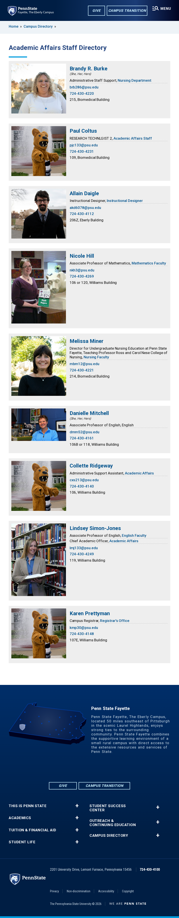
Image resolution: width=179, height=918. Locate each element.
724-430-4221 (82, 370)
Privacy (54, 891)
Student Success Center (108, 808)
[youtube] (95, 769)
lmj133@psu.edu (84, 548)
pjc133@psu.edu (84, 145)
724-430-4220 (82, 93)
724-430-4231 (82, 151)
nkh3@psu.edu (82, 270)
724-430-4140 (82, 486)
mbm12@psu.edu (84, 364)
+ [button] (77, 805)
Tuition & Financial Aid (32, 830)
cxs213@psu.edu (84, 480)
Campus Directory (38, 26)
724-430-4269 (82, 276)
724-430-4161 (82, 438)
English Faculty (134, 535)
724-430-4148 (82, 634)
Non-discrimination (78, 891)
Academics (20, 818)
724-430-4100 (150, 869)
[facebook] (72, 769)
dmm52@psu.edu (84, 432)
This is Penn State (27, 806)
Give (96, 10)
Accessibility (106, 891)
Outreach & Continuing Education (113, 823)
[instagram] (106, 769)
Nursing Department (134, 80)
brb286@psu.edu (84, 87)
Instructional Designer (125, 200)
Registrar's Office (114, 620)
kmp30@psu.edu (84, 627)
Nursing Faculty (96, 357)
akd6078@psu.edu (85, 207)
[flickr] (84, 769)
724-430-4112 (82, 214)
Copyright (128, 891)
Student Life (22, 842)
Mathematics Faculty (149, 263)
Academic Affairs (139, 473)
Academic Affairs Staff (133, 138)
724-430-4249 (82, 554)
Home (13, 26)
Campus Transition (127, 10)
